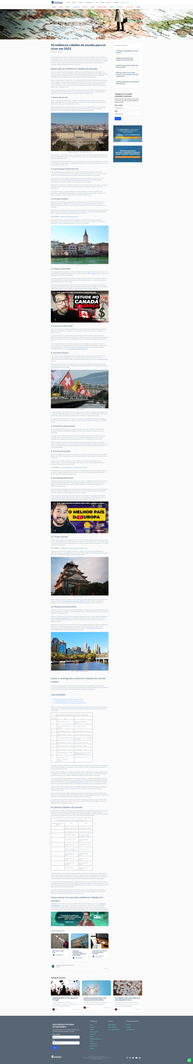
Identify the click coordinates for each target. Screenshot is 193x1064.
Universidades (94, 1032)
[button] (76, 2)
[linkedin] (140, 1057)
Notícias (92, 1048)
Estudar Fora (93, 1043)
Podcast (128, 1027)
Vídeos (102, 2)
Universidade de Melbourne (94, 628)
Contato (116, 2)
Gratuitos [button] (89, 2)
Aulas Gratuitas (130, 1029)
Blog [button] (74, 2)
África (94, 881)
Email (116, 111)
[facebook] (127, 1057)
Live (97, 2)
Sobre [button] (108, 2)
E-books (128, 1025)
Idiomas (92, 1027)
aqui (106, 909)
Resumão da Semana (95, 1039)
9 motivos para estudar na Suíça (69, 216)
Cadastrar (117, 118)
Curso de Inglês (112, 1027)
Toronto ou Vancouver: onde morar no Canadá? (73, 467)
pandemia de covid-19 (76, 782)
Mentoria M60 (112, 1025)
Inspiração (93, 1034)
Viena (94, 100)
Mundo (92, 1041)
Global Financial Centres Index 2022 (72, 601)
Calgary (94, 273)
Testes (92, 1036)
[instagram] (130, 1057)
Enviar (54, 1047)
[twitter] (133, 1057)
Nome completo (119, 105)
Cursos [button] (81, 2)
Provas (91, 1029)
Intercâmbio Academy (114, 1029)
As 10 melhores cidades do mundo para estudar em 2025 (70, 703)
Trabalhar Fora (94, 1046)
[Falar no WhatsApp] (189, 1060)
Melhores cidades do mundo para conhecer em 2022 (68, 699)
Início (68, 2)
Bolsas (91, 1025)
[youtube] (136, 1057)
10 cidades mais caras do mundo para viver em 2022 (68, 701)
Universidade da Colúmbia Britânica (77, 349)
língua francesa (103, 359)
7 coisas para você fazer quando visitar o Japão (73, 548)
